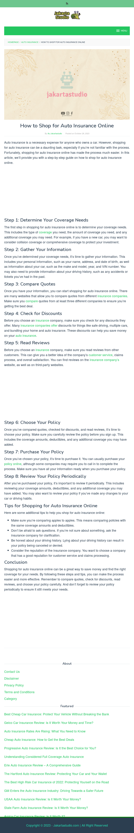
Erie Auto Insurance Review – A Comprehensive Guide (42, 765)
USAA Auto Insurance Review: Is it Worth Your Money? (42, 799)
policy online (12, 463)
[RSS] (67, 3)
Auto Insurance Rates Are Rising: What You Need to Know (44, 731)
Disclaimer (11, 678)
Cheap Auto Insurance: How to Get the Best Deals (39, 739)
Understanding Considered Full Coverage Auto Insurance (44, 756)
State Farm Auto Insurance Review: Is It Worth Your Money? (46, 807)
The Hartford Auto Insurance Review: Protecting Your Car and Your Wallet (55, 773)
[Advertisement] (67, 192)
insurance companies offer (39, 325)
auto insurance (26, 335)
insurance (42, 320)
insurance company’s (104, 359)
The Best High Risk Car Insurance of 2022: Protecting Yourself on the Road (56, 782)
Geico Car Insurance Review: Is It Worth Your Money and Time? (48, 722)
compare (32, 301)
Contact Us (12, 671)
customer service (101, 354)
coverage (45, 232)
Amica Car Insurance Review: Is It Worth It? (34, 816)
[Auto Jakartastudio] (67, 14)
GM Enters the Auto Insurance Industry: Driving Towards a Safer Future (53, 790)
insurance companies (112, 296)
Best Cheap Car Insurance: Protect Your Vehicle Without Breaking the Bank (56, 714)
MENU (124, 30)
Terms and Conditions (19, 692)
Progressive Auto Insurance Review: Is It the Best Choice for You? (50, 748)
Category (10, 698)
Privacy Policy (14, 685)
